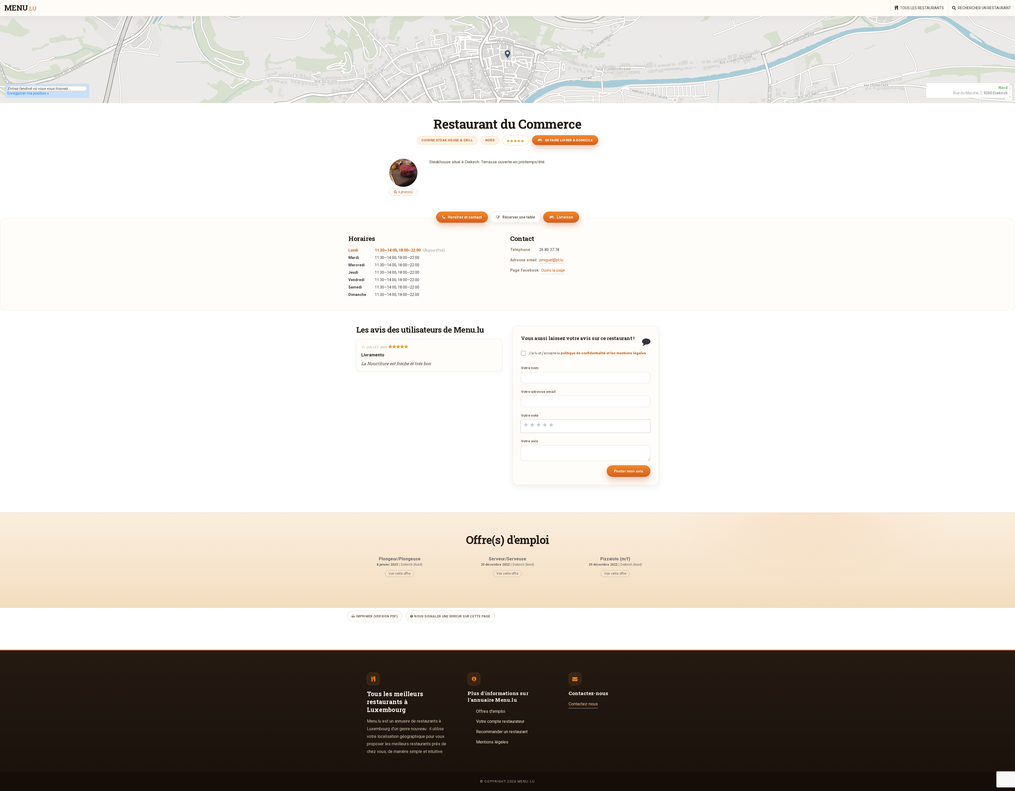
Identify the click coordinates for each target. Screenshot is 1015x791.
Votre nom (529, 368)
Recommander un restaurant (502, 731)
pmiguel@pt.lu (551, 260)
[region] (507, 59)
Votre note (529, 415)
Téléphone (520, 250)
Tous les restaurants (921, 8)
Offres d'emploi (490, 711)
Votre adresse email (538, 391)
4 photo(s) (405, 192)
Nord (490, 140)
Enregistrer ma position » (28, 93)
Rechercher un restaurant (984, 8)
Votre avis (529, 441)
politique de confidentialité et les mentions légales (603, 353)
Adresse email (523, 260)
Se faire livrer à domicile (568, 140)
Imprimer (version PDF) (376, 616)
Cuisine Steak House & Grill (447, 140)
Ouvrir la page (553, 270)
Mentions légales (492, 742)
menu (20, 8)
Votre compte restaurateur (500, 721)
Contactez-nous (583, 703)
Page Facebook (524, 270)
